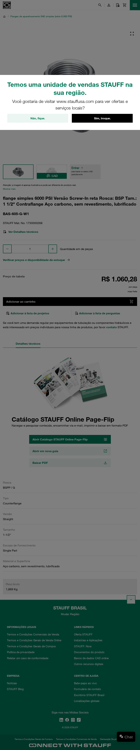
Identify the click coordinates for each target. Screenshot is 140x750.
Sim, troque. (102, 118)
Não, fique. (37, 118)
